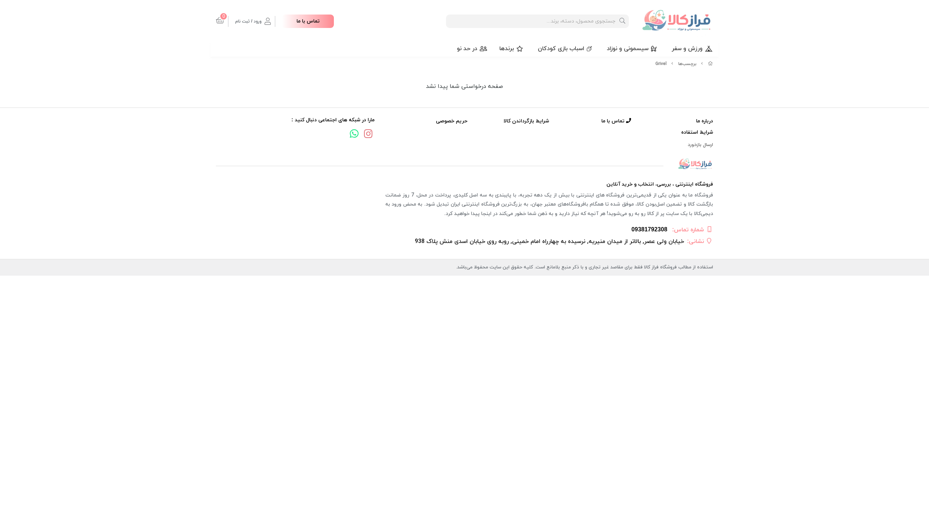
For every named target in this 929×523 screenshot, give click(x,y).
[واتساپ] (354, 134)
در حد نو (467, 49)
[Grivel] (464, 164)
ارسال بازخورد (700, 145)
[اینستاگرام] (368, 134)
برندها (506, 49)
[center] (622, 21)
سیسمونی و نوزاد (627, 49)
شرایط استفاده (697, 132)
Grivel (661, 64)
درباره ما (704, 121)
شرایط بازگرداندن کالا (526, 121)
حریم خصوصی (451, 121)
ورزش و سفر (687, 49)
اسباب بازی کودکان (561, 49)
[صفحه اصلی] (710, 64)
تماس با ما (308, 21)
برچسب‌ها (687, 64)
